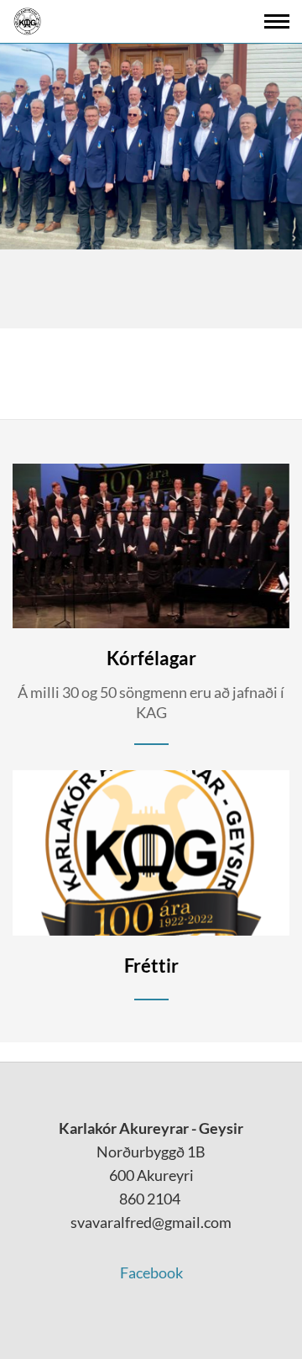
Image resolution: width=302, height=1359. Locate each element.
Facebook (151, 1272)
